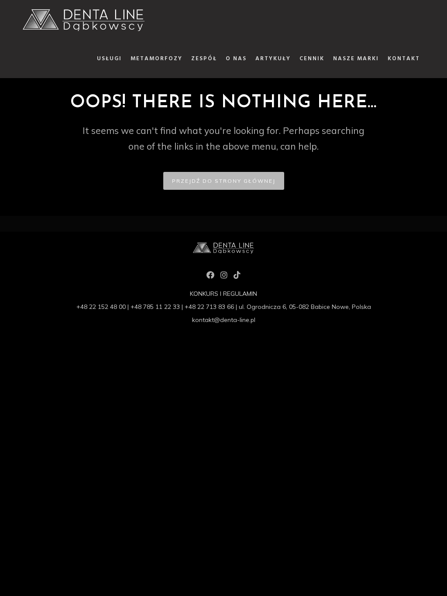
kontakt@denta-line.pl (223, 320)
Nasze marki (356, 58)
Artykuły (273, 58)
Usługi (109, 58)
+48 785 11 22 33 (155, 307)
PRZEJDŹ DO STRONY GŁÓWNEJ (223, 181)
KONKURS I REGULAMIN (223, 294)
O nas (236, 58)
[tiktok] (237, 276)
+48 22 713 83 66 (209, 307)
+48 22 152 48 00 (101, 307)
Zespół (204, 58)
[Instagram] (223, 276)
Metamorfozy (156, 58)
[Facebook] (210, 276)
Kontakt (404, 58)
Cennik (311, 58)
